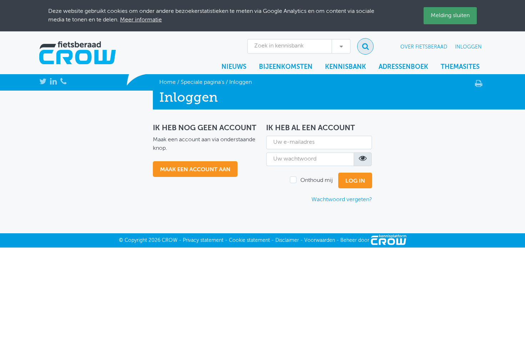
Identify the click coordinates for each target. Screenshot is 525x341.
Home (167, 82)
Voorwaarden (319, 240)
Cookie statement (249, 240)
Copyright (136, 240)
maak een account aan (195, 170)
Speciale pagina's (202, 82)
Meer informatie (141, 20)
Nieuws (233, 67)
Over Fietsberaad (423, 47)
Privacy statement (203, 240)
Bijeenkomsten (285, 67)
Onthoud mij (316, 180)
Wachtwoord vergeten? (341, 200)
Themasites (460, 67)
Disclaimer (287, 240)
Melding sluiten (450, 16)
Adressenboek (403, 67)
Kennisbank (345, 67)
